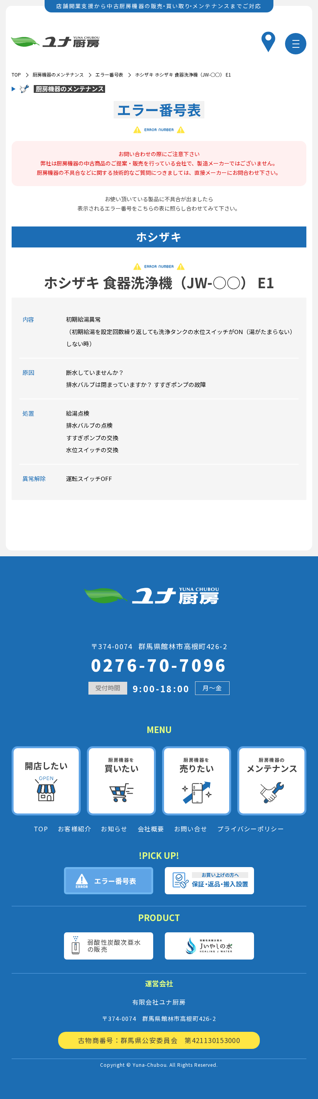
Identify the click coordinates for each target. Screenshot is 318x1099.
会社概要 (151, 829)
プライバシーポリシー (250, 829)
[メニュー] (295, 43)
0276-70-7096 (159, 664)
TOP (41, 829)
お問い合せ (190, 829)
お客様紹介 (74, 829)
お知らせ (114, 829)
